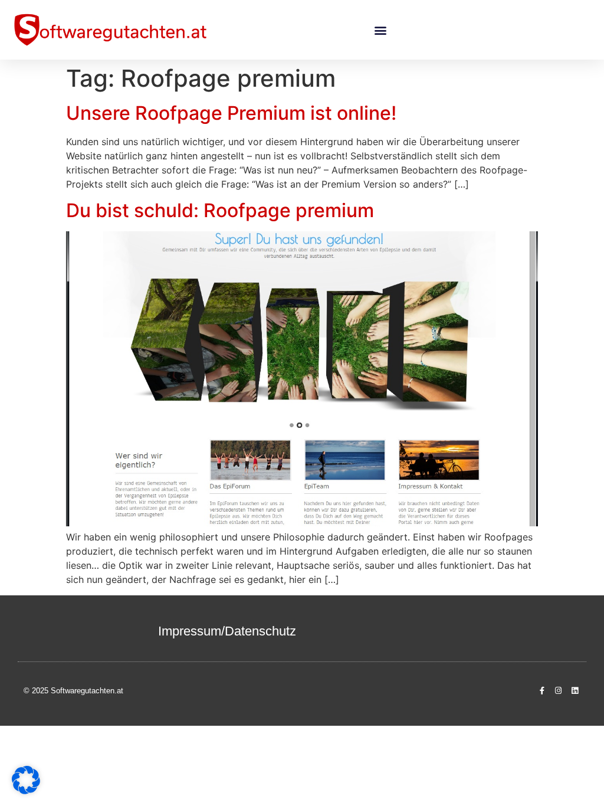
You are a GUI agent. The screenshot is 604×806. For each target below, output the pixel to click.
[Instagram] (558, 691)
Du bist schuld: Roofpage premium (220, 210)
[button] (380, 30)
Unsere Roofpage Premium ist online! (231, 112)
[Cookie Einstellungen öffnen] (26, 791)
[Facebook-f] (541, 691)
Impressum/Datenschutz (227, 631)
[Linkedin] (575, 691)
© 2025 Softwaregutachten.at (73, 690)
